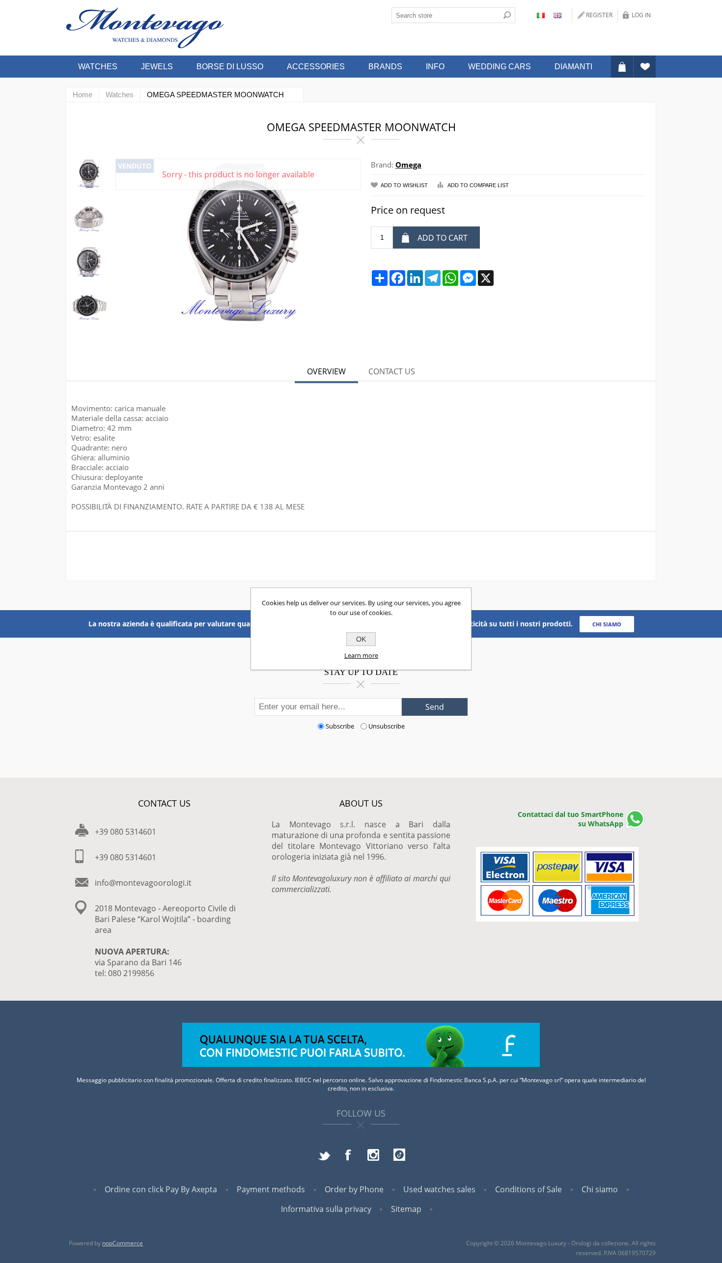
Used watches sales (439, 1189)
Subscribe (340, 726)
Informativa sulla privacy (326, 1209)
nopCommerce (122, 1243)
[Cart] (622, 67)
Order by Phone (354, 1189)
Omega (408, 164)
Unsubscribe (386, 726)
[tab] (326, 372)
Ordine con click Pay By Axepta (161, 1189)
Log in (641, 15)
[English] (557, 15)
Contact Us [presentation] (391, 371)
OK (361, 639)
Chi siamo (600, 1189)
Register (599, 15)
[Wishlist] (645, 67)
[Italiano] (541, 15)
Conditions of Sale (528, 1189)
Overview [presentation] (326, 371)
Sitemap (406, 1209)
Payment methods (271, 1189)
